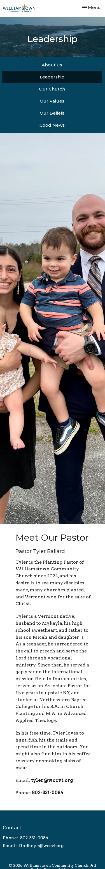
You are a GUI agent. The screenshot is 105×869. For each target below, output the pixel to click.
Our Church (52, 89)
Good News (52, 125)
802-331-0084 (48, 792)
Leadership (52, 77)
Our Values (52, 101)
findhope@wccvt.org (41, 845)
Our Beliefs (52, 113)
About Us (52, 65)
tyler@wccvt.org (52, 780)
